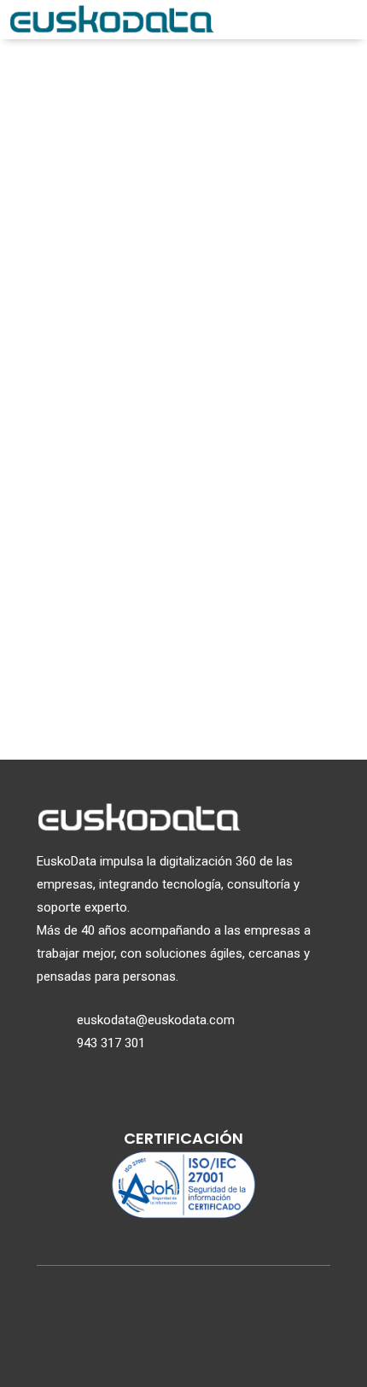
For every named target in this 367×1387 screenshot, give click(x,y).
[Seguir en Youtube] (224, 1344)
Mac (184, 692)
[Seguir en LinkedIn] (183, 1344)
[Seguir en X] (142, 1344)
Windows (184, 622)
